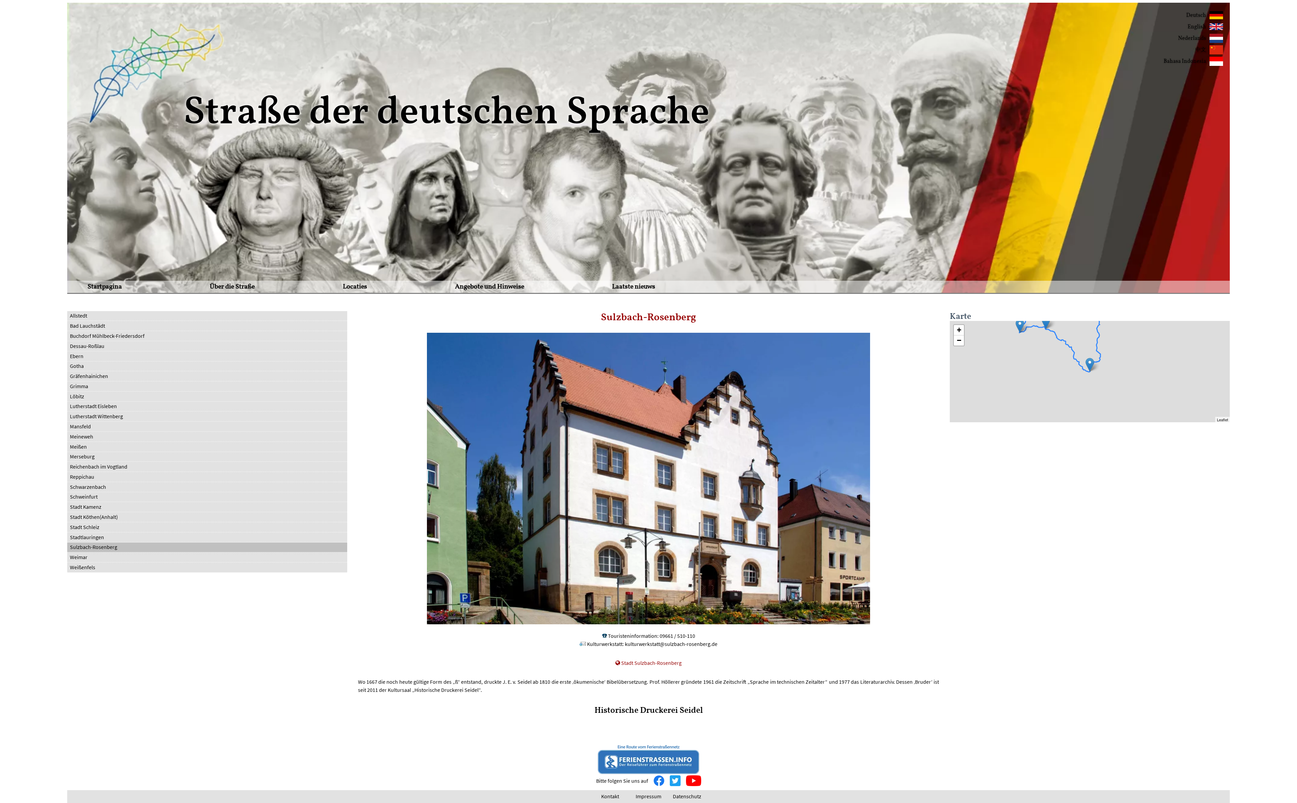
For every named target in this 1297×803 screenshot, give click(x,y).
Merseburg (82, 456)
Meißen (78, 446)
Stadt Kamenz (85, 506)
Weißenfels (82, 567)
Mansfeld (80, 426)
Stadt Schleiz (84, 527)
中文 (1200, 50)
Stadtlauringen (87, 537)
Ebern (76, 356)
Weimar (78, 557)
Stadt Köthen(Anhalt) (94, 516)
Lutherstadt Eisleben (93, 406)
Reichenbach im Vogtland (98, 466)
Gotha (77, 365)
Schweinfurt (84, 496)
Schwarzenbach (88, 486)
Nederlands (1192, 38)
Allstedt (78, 315)
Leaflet (1222, 419)
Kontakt (610, 796)
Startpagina (104, 287)
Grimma (79, 386)
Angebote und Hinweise (489, 287)
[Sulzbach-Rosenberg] (1090, 365)
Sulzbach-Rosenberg (93, 547)
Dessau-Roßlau (87, 346)
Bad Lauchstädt (87, 325)
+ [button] (959, 330)
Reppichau (82, 476)
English (1197, 27)
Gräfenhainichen (89, 376)
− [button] (959, 340)
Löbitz (77, 396)
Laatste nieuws (633, 287)
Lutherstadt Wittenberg (96, 416)
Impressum (648, 796)
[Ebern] (1046, 322)
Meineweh (81, 436)
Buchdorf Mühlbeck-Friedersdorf (107, 335)
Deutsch (1196, 15)
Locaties (355, 287)
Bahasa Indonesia (1185, 61)
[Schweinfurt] (1020, 326)
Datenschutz (687, 796)
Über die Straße (232, 287)
